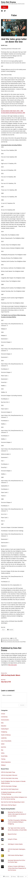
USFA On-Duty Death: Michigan (9, 786)
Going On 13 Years (12, 839)
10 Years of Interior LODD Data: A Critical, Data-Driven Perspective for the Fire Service (17, 868)
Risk (2, 750)
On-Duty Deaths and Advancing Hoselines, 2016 (13, 112)
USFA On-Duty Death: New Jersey (9, 778)
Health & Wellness (6, 735)
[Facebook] (2, 11)
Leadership (4, 738)
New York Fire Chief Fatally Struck (9, 789)
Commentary (5, 640)
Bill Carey (4, 641)
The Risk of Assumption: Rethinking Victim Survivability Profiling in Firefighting (17, 822)
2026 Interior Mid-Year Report (8, 805)
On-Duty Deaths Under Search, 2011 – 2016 (12, 111)
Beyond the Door (12, 834)
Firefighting (4, 732)
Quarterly (3, 747)
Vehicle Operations (6, 762)
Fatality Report (5, 729)
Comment (22, 705)
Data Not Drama (8, 2)
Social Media (15, 640)
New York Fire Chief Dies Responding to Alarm (12, 802)
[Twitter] (4, 11)
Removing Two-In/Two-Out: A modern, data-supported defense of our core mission (17, 814)
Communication (5, 720)
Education (10, 640)
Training (3, 759)
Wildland (3, 765)
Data (14, 641)
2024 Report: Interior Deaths (15, 844)
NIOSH (2, 744)
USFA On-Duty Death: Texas (8, 772)
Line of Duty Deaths (6, 741)
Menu (5, 7)
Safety (2, 753)
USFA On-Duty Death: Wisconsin (9, 775)
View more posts (12, 665)
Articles (3, 713)
